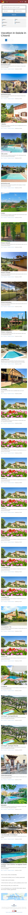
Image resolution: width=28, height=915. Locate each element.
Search (14, 15)
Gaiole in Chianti (11, 69)
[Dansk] (20, 1)
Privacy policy (19, 912)
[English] (22, 1)
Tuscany (5, 69)
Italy (2, 69)
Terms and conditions (10, 912)
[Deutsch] (18, 1)
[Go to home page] (5, 1)
